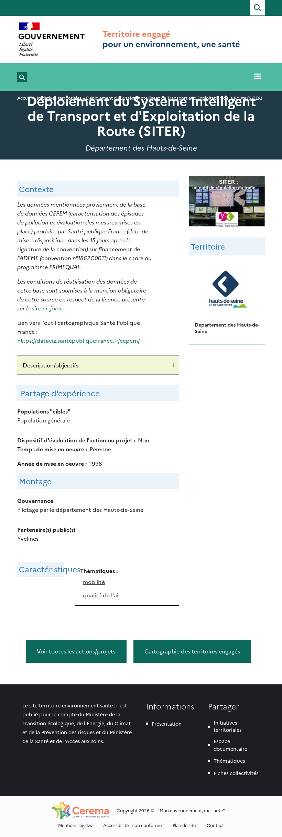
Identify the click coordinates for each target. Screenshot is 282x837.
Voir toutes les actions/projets (76, 651)
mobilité (94, 581)
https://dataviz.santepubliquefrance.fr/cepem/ (78, 340)
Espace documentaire (230, 745)
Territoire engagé (136, 33)
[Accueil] (51, 39)
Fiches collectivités (236, 773)
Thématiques (229, 760)
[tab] (98, 365)
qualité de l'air (101, 595)
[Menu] (257, 77)
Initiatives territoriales (227, 726)
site (37, 308)
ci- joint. (53, 308)
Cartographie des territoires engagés (192, 651)
